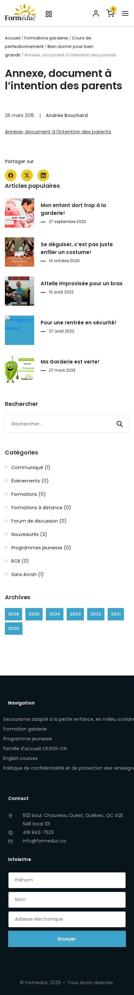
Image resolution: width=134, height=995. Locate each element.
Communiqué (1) (30, 467)
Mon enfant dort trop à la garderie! (73, 209)
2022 (95, 614)
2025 (34, 614)
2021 (116, 614)
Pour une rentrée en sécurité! (78, 322)
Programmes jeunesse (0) (41, 547)
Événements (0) (30, 481)
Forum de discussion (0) (39, 521)
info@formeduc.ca (44, 841)
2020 (13, 628)
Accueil (12, 38)
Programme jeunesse (27, 738)
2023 (75, 614)
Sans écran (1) (27, 574)
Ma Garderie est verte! (70, 361)
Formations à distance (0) (41, 507)
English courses (20, 758)
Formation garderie (25, 729)
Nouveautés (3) (29, 534)
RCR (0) (20, 561)
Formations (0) (28, 494)
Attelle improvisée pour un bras (82, 283)
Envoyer (67, 939)
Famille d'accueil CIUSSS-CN (35, 748)
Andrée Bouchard (67, 115)
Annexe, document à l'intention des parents (58, 131)
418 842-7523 (38, 832)
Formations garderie (46, 38)
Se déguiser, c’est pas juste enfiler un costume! (77, 248)
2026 (13, 614)
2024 (54, 614)
